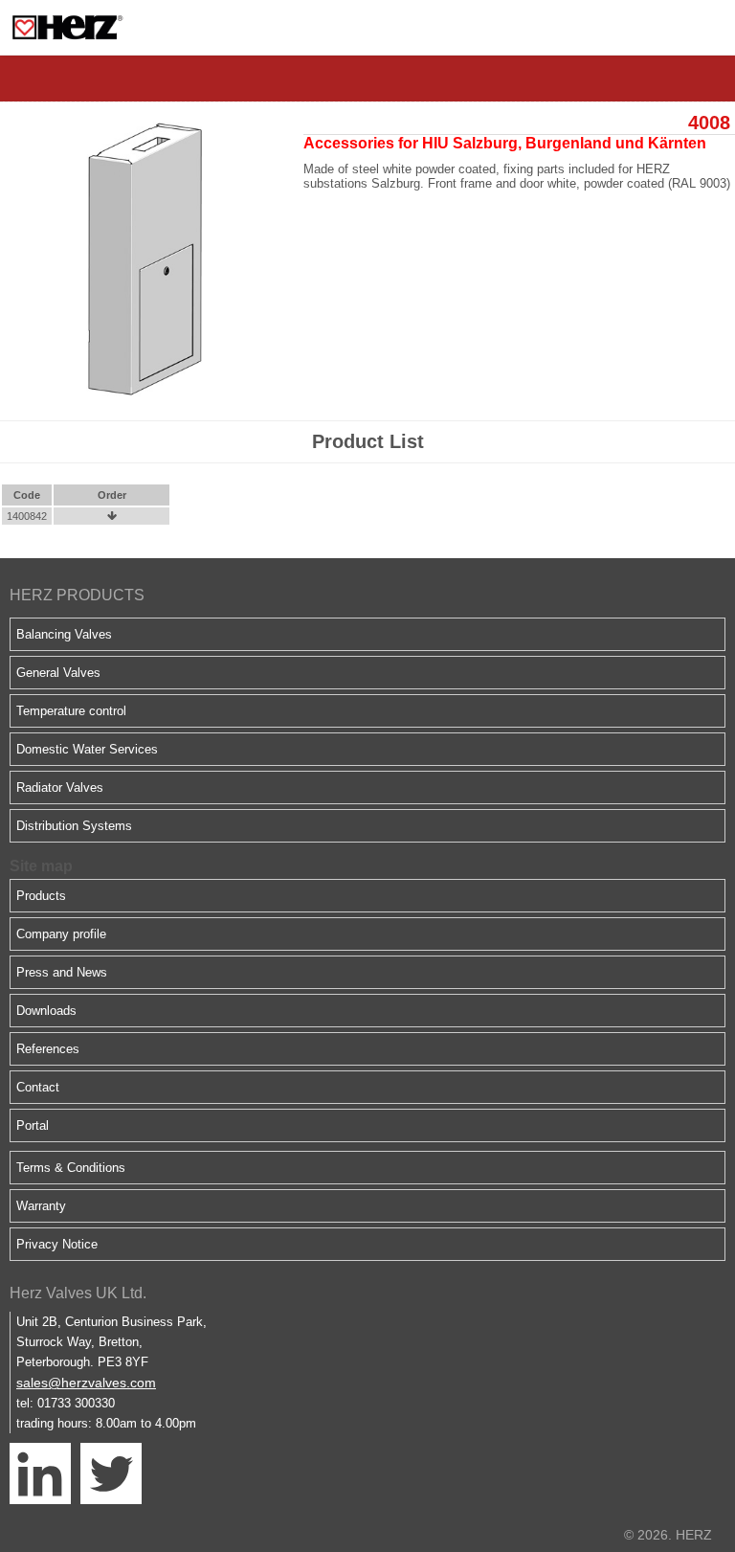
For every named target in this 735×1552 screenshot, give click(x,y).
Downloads (46, 1010)
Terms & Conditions (70, 1167)
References (47, 1049)
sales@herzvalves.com (86, 1382)
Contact (37, 1087)
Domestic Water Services (87, 749)
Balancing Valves (64, 634)
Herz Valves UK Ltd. (78, 1293)
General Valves (58, 672)
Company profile (61, 934)
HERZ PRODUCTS (77, 595)
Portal (32, 1125)
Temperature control (71, 711)
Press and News (61, 972)
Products (41, 895)
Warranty (41, 1206)
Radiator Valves (59, 787)
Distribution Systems (74, 826)
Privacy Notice (57, 1244)
